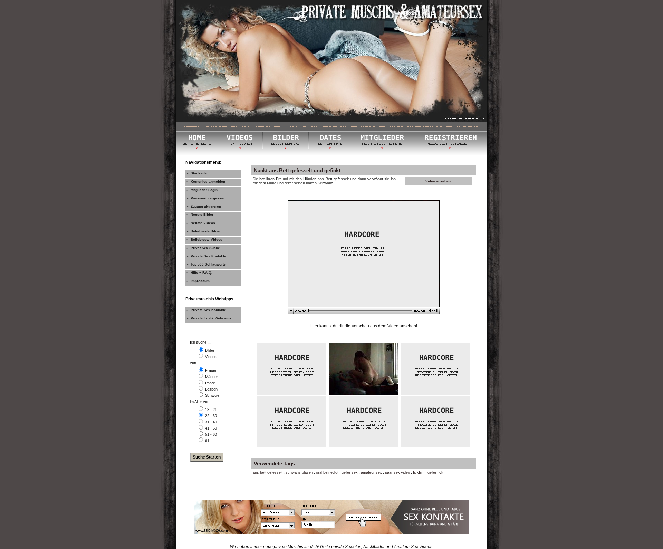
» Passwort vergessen (205, 198)
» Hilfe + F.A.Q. (199, 272)
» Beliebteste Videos (204, 239)
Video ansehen (438, 181)
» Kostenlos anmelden (205, 181)
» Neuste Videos (200, 223)
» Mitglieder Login (202, 190)
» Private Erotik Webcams (208, 318)
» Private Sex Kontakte (206, 256)
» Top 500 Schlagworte (206, 264)
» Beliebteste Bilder (203, 231)
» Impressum (198, 281)
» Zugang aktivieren (203, 206)
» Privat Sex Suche (203, 248)
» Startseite (196, 173)
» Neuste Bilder (199, 214)
